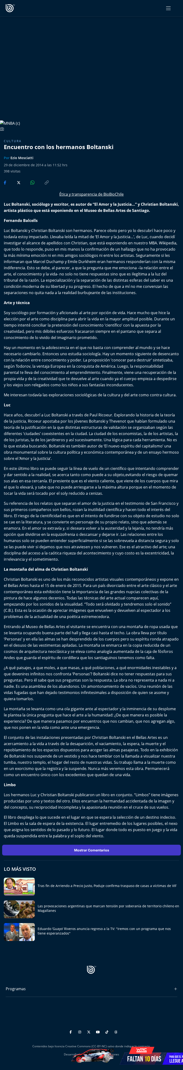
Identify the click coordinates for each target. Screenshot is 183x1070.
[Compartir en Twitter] (14, 182)
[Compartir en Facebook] (5, 182)
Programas (16, 988)
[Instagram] (80, 1031)
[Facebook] (71, 1031)
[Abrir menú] (168, 8)
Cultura (13, 141)
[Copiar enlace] (42, 182)
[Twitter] (89, 1031)
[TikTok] (107, 1031)
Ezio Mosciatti (21, 158)
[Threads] (116, 1031)
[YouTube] (98, 1031)
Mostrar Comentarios (91, 850)
